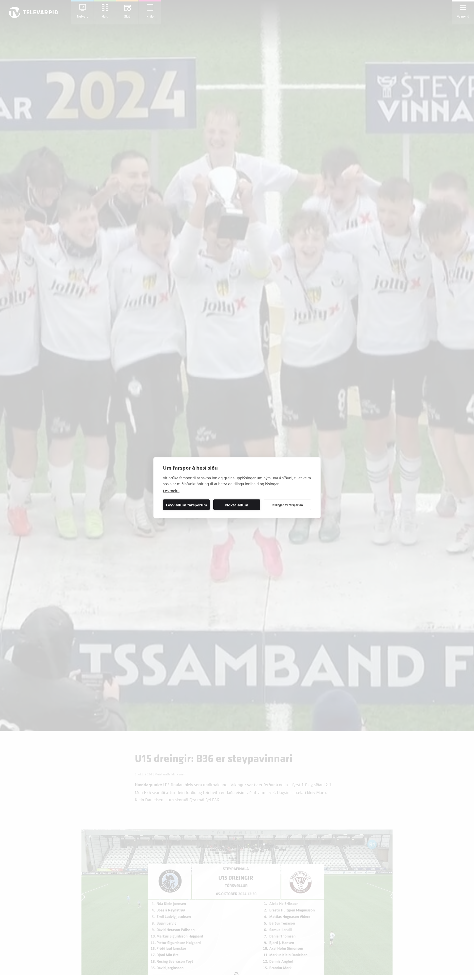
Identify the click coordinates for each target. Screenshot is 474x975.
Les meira (171, 490)
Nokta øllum (236, 504)
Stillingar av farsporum (287, 504)
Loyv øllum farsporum (186, 504)
